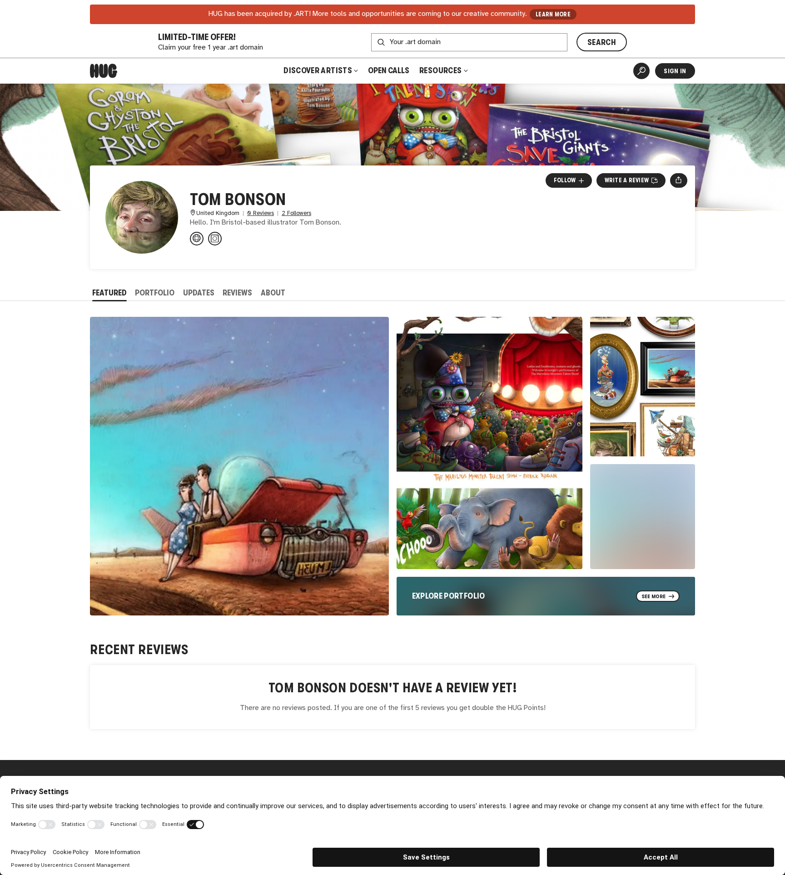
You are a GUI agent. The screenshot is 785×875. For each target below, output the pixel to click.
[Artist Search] (641, 71)
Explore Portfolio (448, 595)
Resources (441, 70)
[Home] (103, 71)
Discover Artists (317, 70)
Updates (198, 292)
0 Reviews (260, 213)
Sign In (675, 71)
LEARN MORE (553, 14)
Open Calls (388, 70)
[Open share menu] (678, 180)
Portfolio (154, 292)
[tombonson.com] (197, 238)
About (273, 292)
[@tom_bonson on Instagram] (215, 238)
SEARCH (601, 42)
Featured (109, 292)
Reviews (237, 292)
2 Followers (296, 213)
